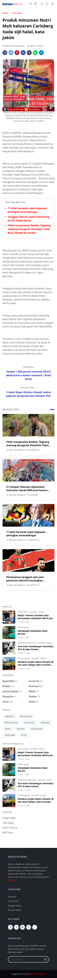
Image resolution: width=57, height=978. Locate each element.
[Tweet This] (11, 52)
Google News (14, 905)
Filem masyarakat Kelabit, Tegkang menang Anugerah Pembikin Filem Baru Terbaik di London (29, 229)
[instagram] (35, 4)
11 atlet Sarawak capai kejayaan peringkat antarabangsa (26, 533)
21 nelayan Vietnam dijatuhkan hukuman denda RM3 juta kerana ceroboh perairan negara (26, 490)
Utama (41, 612)
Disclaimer (13, 901)
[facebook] (30, 4)
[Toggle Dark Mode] (41, 3)
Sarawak (34, 612)
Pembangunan (24, 658)
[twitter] (22, 927)
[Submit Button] (45, 959)
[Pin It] (17, 52)
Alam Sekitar (23, 612)
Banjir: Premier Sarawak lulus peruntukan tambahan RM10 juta (35, 617)
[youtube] (28, 927)
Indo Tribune (9, 827)
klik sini (12, 880)
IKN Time (7, 832)
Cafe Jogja (8, 822)
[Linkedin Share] (23, 52)
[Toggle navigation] (52, 3)
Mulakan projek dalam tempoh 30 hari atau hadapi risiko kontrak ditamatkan (36, 664)
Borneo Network (38, 973)
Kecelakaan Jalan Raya (27, 643)
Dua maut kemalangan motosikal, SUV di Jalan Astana (36, 648)
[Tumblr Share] (29, 52)
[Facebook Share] (4, 52)
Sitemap (12, 896)
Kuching (41, 643)
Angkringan (9, 818)
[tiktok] (34, 927)
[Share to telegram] (41, 52)
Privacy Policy (14, 909)
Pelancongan (23, 627)
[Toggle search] (47, 4)
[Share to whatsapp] (35, 52)
